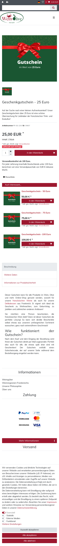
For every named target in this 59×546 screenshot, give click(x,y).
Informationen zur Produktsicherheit (20, 283)
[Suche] (53, 7)
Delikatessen (10, 303)
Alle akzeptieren (30, 535)
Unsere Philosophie (12, 386)
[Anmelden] (3, 2)
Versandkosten (24, 144)
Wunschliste (10, 177)
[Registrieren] (7, 2)
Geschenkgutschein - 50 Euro (36, 191)
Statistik (10, 515)
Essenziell (10, 512)
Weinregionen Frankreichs (15, 382)
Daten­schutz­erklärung (27, 508)
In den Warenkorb (35, 153)
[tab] (29, 267)
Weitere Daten (10, 275)
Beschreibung (10, 267)
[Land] (39, 2)
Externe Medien (13, 518)
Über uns (6, 389)
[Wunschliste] (43, 2)
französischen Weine (22, 300)
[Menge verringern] (10, 154)
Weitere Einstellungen (11, 524)
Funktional (11, 521)
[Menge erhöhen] (10, 151)
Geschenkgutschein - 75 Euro (36, 213)
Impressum (52, 502)
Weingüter (7, 379)
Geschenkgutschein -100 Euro (36, 234)
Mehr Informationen (29, 440)
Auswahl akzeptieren (29, 530)
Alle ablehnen (30, 541)
